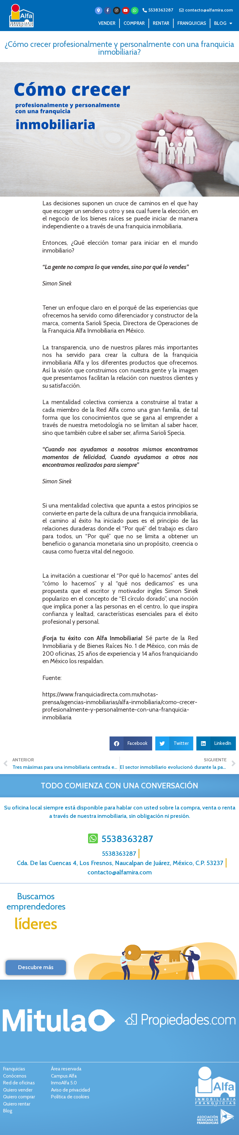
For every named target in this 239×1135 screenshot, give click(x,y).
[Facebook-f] (107, 10)
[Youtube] (125, 10)
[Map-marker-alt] (98, 10)
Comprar (134, 23)
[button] (131, 743)
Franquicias (191, 23)
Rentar (161, 23)
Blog (220, 23)
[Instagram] (116, 10)
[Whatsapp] (134, 10)
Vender (106, 23)
